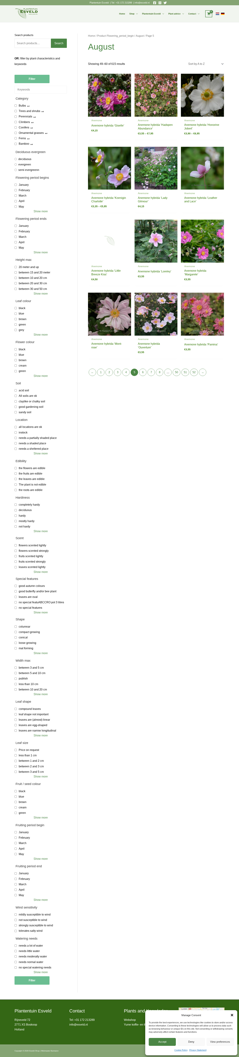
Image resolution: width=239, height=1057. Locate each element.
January (24, 184)
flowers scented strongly (34, 550)
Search (58, 43)
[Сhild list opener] (28, 105)
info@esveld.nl (142, 2)
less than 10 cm (28, 684)
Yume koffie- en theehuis (139, 1024)
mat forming (26, 648)
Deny (191, 1041)
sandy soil (25, 412)
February (24, 190)
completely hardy (29, 504)
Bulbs (22, 105)
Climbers (24, 122)
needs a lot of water (31, 945)
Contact (192, 14)
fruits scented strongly (32, 561)
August (140, 35)
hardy (22, 515)
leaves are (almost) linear (34, 719)
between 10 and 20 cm (33, 277)
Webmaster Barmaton (50, 1051)
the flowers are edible (32, 468)
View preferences (220, 1041)
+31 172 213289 (124, 2)
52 (194, 372)
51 (185, 372)
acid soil (24, 390)
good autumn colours (32, 585)
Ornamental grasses (31, 132)
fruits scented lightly (31, 556)
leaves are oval (28, 596)
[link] (217, 14)
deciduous (24, 159)
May (21, 206)
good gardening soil (31, 406)
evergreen (24, 164)
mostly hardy (26, 521)
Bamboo (24, 143)
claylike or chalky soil (32, 401)
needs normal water (31, 962)
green (22, 324)
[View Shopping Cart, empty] (208, 13)
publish (23, 678)
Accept (162, 1041)
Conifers (24, 127)
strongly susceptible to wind (36, 925)
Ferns (22, 138)
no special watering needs (35, 967)
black (22, 308)
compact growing (29, 632)
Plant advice (174, 14)
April (21, 201)
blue (21, 313)
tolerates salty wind (31, 930)
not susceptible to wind (33, 919)
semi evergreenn (28, 169)
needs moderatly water (33, 956)
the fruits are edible (30, 473)
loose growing (27, 642)
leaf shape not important (33, 714)
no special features (30, 607)
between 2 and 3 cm (31, 766)
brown (22, 319)
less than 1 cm (28, 755)
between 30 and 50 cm (33, 288)
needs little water (29, 951)
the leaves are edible (32, 478)
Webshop (130, 1019)
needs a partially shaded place (38, 437)
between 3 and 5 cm (31, 667)
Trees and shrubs (29, 111)
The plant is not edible (32, 484)
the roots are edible (31, 489)
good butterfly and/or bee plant (37, 591)
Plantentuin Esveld (99, 2)
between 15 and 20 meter (34, 272)
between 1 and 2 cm (31, 760)
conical (23, 637)
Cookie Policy (181, 1050)
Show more (41, 211)
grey (21, 329)
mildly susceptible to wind (35, 914)
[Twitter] (165, 2)
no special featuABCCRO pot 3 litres (41, 602)
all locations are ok (30, 426)
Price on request (29, 749)
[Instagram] (159, 2)
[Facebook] (154, 2)
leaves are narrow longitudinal (37, 730)
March (22, 195)
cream (22, 365)
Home (122, 14)
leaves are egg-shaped (33, 725)
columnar (24, 626)
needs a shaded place (32, 443)
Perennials (25, 116)
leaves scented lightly (32, 567)
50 (176, 372)
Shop (131, 14)
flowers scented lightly (32, 545)
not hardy (24, 526)
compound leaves (30, 708)
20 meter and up (29, 267)
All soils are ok (28, 395)
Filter (32, 78)
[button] (232, 1015)
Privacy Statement (197, 1050)
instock (23, 432)
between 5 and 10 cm (32, 673)
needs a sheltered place (33, 448)
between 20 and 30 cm (33, 283)
